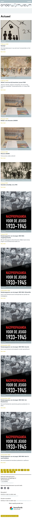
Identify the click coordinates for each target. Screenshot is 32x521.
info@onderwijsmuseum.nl (7, 482)
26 (2, 472)
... (7, 470)
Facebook (2, 488)
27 (5, 472)
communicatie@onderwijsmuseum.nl (9, 496)
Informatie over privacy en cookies (9, 516)
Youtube (5, 488)
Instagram (8, 488)
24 (25, 470)
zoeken (29, 1)
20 (13, 470)
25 (28, 470)
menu (2, 1)
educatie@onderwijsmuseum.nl (23, 500)
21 (16, 470)
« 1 (4, 470)
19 (10, 470)
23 (22, 470)
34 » (11, 472)
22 (19, 470)
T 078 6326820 (4, 481)
